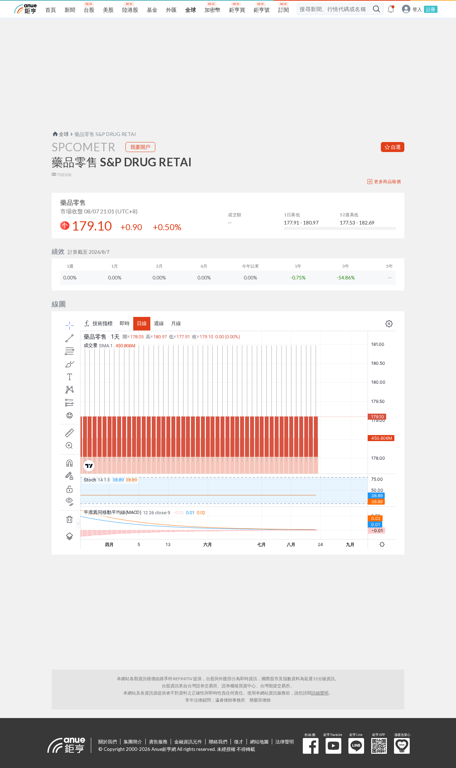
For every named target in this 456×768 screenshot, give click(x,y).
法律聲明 (284, 741)
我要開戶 (140, 147)
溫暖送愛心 (402, 746)
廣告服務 (158, 741)
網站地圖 (259, 741)
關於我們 (107, 741)
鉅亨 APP (379, 746)
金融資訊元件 (188, 741)
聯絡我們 (218, 741)
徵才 (238, 741)
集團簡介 (133, 741)
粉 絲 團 (310, 746)
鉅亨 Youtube (333, 746)
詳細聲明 (319, 693)
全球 (64, 134)
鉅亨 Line (356, 746)
